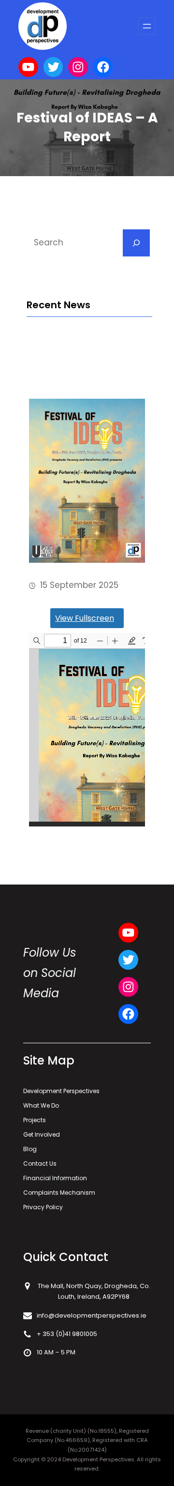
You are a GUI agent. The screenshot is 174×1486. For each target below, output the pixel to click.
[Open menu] (147, 26)
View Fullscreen (84, 618)
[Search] (136, 242)
